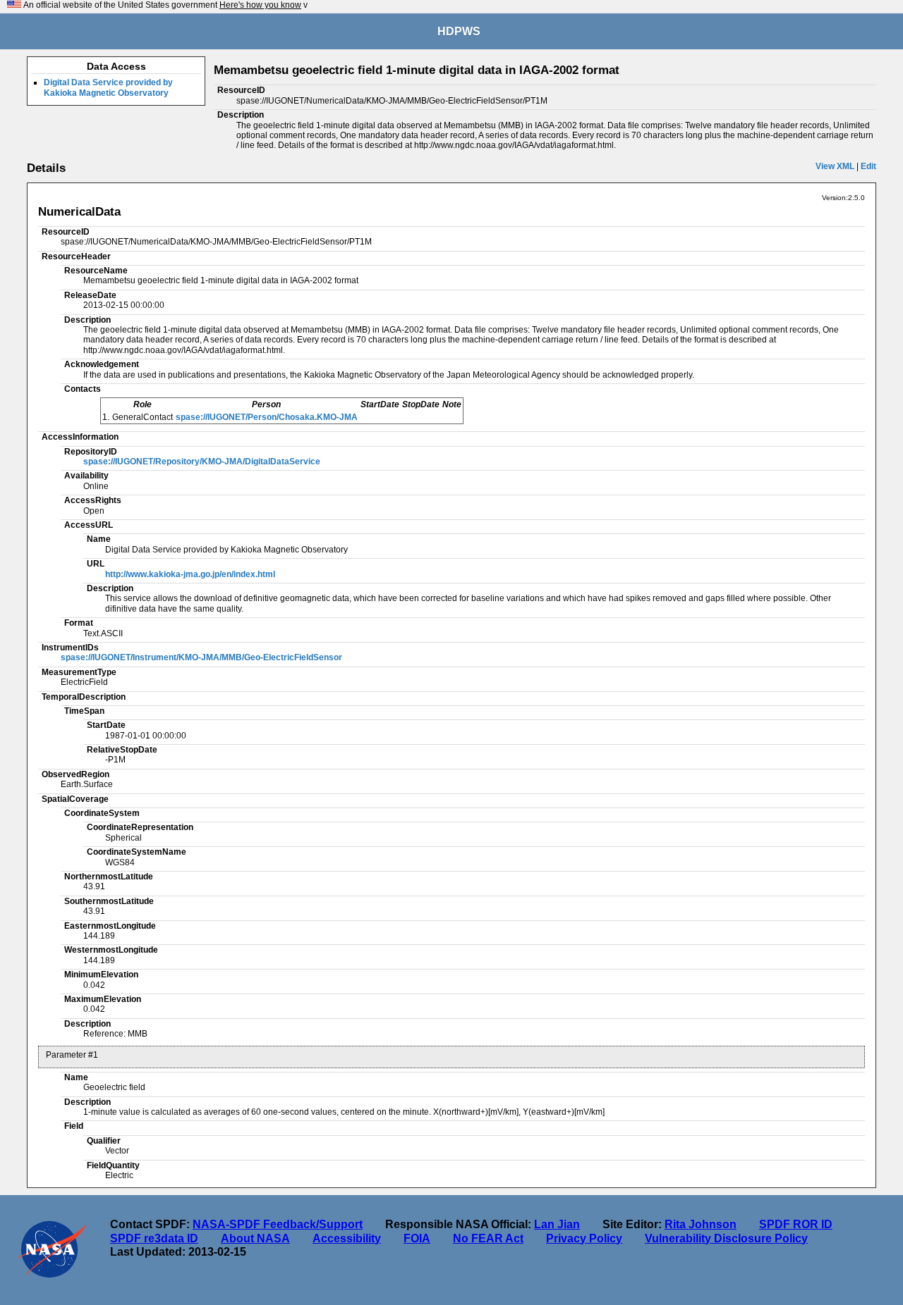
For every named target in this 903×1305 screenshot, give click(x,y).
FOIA (417, 1238)
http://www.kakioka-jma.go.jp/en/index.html (190, 574)
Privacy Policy (584, 1238)
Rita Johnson (701, 1224)
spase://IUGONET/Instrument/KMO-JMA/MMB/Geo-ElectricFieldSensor (201, 657)
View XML (835, 166)
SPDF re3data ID (154, 1238)
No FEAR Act (488, 1238)
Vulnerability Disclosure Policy (726, 1238)
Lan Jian (557, 1224)
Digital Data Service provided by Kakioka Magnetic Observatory (108, 87)
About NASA (255, 1238)
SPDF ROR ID (795, 1224)
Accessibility (347, 1238)
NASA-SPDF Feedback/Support (278, 1224)
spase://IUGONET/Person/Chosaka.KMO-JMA (267, 417)
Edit (868, 166)
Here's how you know (260, 5)
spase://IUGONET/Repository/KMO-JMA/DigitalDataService (201, 461)
